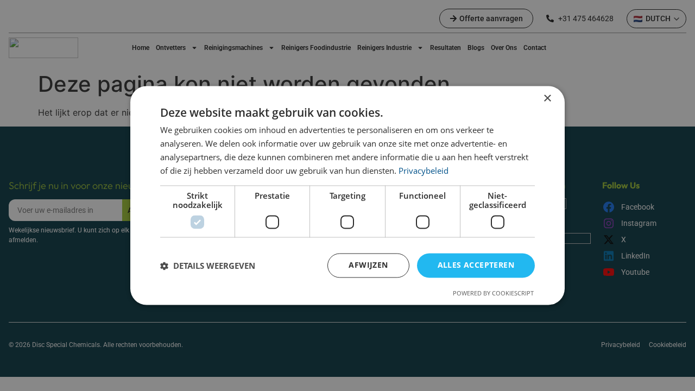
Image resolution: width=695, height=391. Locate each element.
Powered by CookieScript (493, 293)
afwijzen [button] (368, 265)
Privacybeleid (423, 170)
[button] (207, 266)
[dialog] (347, 195)
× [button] (547, 98)
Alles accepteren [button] (476, 265)
